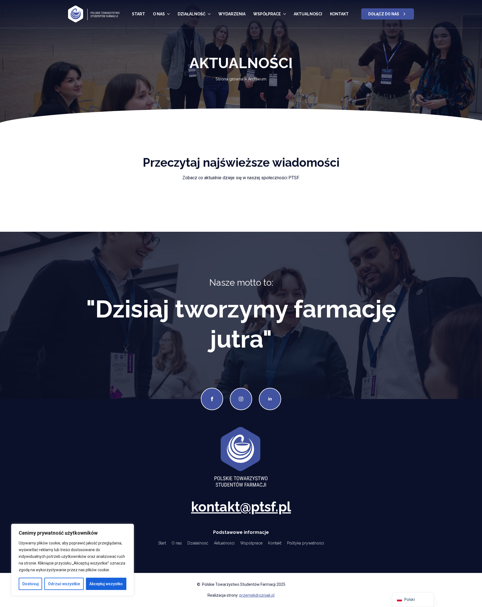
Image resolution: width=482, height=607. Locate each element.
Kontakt (339, 14)
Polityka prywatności (305, 543)
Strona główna (229, 79)
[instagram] (241, 399)
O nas (159, 14)
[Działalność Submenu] (209, 13)
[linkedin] (270, 399)
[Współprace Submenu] (284, 13)
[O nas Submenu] (168, 13)
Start (138, 14)
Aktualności (308, 14)
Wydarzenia (231, 14)
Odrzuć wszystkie (64, 584)
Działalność (192, 14)
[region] (72, 560)
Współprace (267, 14)
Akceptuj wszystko (106, 584)
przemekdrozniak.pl (256, 595)
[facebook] (212, 399)
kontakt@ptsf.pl (241, 507)
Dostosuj (30, 584)
